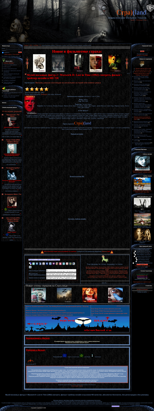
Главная (132, 20)
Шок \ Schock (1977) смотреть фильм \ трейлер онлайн (12, 219)
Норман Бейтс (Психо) (143, 258)
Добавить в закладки (142, 55)
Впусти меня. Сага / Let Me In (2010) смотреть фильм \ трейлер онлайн (142, 171)
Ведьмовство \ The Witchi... (12, 115)
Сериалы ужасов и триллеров (142, 142)
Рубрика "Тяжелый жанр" (142, 75)
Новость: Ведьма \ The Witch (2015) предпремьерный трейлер (45, 310)
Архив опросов (146, 265)
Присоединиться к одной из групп (142, 282)
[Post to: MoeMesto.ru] (63, 263)
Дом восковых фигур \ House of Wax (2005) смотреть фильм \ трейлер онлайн (107, 272)
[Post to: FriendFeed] (50, 263)
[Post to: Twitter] (33, 263)
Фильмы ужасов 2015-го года (143, 68)
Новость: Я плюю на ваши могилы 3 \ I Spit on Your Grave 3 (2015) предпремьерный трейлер (54, 312)
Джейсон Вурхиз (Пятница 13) (143, 252)
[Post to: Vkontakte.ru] (30, 267)
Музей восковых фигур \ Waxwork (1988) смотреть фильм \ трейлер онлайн (107, 271)
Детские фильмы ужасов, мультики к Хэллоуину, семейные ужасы (143, 136)
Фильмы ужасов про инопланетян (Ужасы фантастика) (143, 114)
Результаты (138, 265)
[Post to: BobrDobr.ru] (57, 263)
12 (40, 45)
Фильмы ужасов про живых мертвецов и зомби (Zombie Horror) (141, 77)
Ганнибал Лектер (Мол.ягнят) (143, 256)
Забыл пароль (8, 54)
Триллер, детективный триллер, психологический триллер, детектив (142, 126)
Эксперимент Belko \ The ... (13, 195)
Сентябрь (35, 45)
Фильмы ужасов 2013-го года (142, 71)
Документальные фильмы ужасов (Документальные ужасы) (143, 122)
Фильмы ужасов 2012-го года (141, 73)
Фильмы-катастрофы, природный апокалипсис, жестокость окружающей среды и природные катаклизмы (143, 131)
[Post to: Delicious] (30, 263)
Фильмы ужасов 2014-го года (143, 70)
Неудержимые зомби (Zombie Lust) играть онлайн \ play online (142, 191)
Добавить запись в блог (123, 306)
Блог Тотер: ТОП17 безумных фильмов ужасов (106, 311)
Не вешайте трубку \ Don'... (13, 168)
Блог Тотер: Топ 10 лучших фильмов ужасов (105, 308)
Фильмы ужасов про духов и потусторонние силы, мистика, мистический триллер (142, 89)
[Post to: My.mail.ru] (70, 263)
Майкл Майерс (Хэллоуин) (144, 254)
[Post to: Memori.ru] (60, 263)
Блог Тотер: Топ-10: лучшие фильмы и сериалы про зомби (109, 313)
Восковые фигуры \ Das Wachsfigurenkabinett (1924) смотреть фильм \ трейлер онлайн (107, 269)
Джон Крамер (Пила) (143, 259)
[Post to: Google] (43, 263)
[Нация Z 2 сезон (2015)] (64, 302)
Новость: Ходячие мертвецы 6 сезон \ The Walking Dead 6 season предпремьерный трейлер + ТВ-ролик (57, 306)
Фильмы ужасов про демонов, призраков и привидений (142, 84)
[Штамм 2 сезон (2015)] (115, 302)
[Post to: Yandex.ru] (67, 263)
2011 (31, 45)
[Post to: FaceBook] (40, 263)
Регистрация (139, 20)
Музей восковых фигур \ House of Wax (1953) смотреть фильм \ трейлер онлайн (107, 267)
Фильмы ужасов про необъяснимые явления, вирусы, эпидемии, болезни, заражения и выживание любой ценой (143, 105)
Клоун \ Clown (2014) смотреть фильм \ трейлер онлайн (13, 141)
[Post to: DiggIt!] (37, 263)
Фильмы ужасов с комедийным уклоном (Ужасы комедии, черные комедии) (143, 110)
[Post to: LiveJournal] (73, 263)
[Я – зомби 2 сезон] (38, 302)
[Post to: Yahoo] (53, 263)
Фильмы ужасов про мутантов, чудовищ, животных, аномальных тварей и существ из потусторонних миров (143, 99)
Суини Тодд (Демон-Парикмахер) (143, 263)
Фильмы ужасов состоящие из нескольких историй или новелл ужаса (68, 83)
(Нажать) (104, 251)
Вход (145, 20)
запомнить (6, 52)
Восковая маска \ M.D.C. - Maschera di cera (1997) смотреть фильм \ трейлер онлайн (107, 274)
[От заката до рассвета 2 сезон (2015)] (89, 302)
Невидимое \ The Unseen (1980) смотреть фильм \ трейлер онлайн (107, 276)
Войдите (44, 94)
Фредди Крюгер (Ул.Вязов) (143, 251)
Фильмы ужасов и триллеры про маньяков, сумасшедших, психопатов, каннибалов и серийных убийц (142, 93)
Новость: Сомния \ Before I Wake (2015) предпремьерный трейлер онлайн (48, 315)
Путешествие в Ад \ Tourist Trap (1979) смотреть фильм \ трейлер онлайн (107, 277)
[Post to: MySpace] (47, 263)
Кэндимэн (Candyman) (143, 261)
